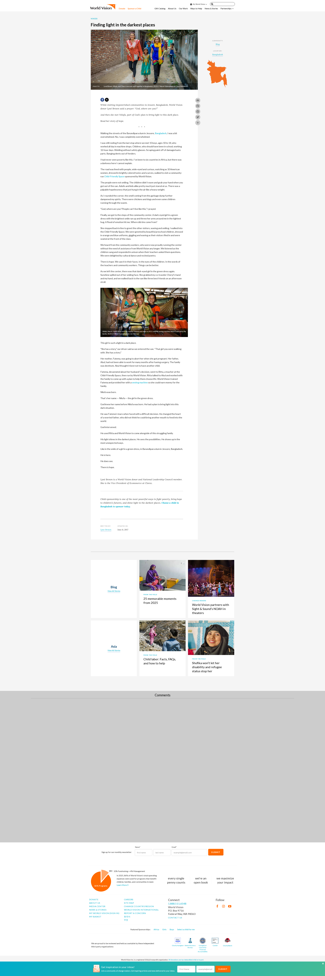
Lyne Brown (105, 529)
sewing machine (140, 382)
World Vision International (141, 909)
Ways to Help (196, 8)
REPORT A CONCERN (135, 913)
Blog (218, 44)
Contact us (175, 917)
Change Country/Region (139, 906)
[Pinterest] (198, 112)
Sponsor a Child (134, 8)
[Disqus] (162, 734)
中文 (126, 920)
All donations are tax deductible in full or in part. (186, 960)
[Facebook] (198, 106)
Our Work (183, 8)
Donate (122, 8)
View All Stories (114, 591)
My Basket (95, 916)
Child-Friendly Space (114, 176)
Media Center (97, 906)
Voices (94, 19)
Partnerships (226, 8)
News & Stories (211, 8)
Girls (164, 929)
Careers (128, 899)
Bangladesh (161, 133)
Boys (172, 929)
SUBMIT (223, 969)
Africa (156, 929)
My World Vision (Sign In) (104, 913)
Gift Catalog (160, 8)
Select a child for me (186, 929)
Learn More (122, 885)
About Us (172, 8)
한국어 (127, 916)
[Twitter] (198, 117)
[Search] (212, 4)
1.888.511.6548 (177, 903)
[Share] (198, 123)
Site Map (129, 903)
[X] (107, 100)
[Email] (198, 100)
